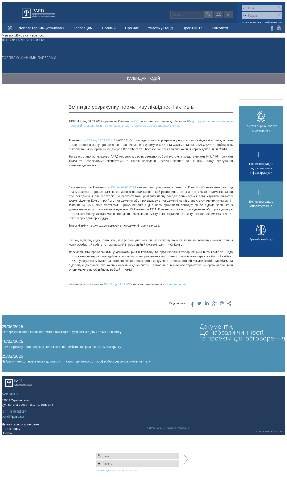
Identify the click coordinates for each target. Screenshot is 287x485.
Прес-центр (192, 27)
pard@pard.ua (13, 416)
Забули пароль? (128, 470)
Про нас (132, 27)
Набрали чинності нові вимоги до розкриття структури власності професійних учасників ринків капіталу (76, 361)
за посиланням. (176, 284)
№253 (134, 121)
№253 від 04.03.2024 (98, 140)
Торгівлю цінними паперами (29, 58)
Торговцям (83, 27)
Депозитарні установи (23, 40)
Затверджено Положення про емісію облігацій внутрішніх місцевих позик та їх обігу (61, 332)
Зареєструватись (106, 470)
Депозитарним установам (41, 27)
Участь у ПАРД (160, 27)
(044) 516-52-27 (14, 411)
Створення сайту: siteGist (270, 431)
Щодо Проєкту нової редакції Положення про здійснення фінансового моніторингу (61, 347)
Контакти (220, 27)
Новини (109, 27)
